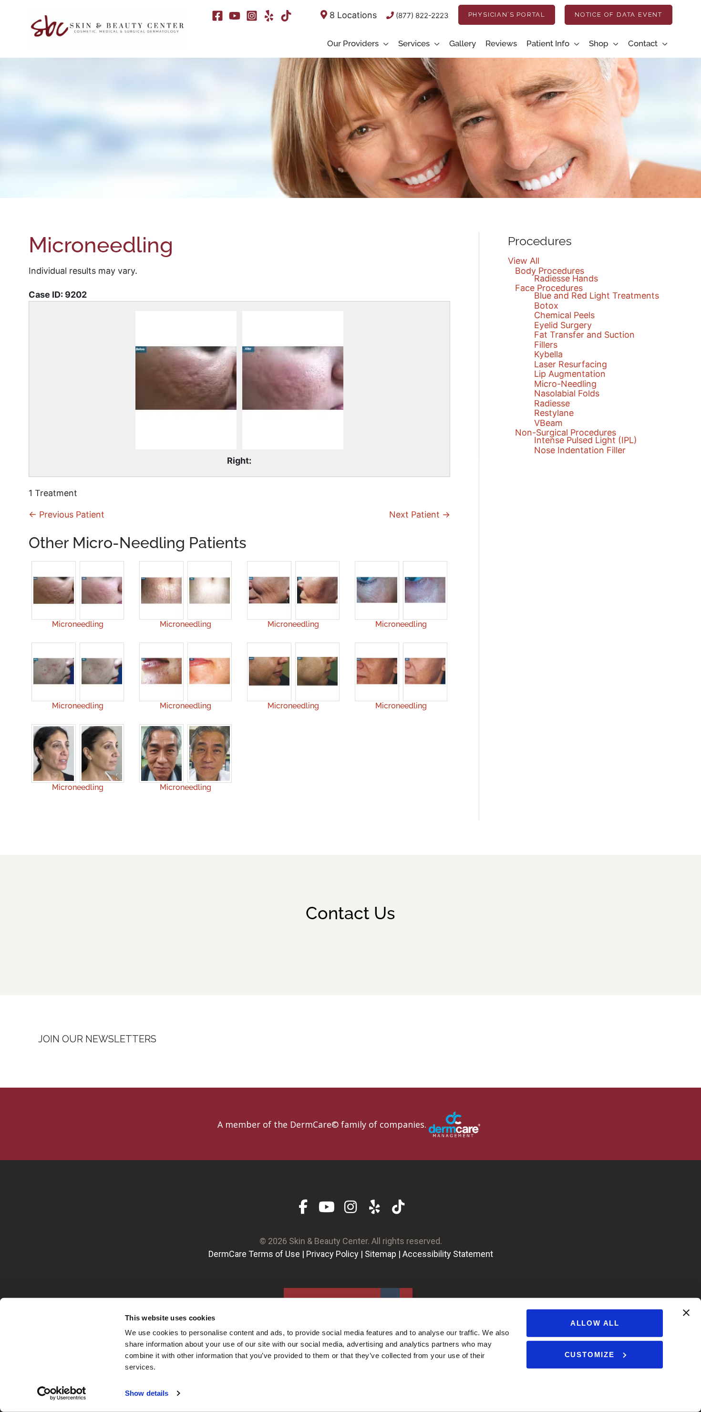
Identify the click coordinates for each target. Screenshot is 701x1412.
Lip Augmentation (570, 374)
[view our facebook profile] (303, 1206)
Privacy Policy (332, 1254)
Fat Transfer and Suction (584, 335)
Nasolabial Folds (566, 393)
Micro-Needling (565, 384)
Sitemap (380, 1254)
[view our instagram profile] (350, 1206)
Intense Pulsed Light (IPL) (585, 440)
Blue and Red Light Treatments (596, 296)
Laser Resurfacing (570, 364)
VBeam (548, 423)
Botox (546, 306)
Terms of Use (274, 1254)
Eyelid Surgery (563, 325)
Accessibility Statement (447, 1254)
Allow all (594, 1323)
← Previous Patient (66, 514)
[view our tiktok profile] (398, 1206)
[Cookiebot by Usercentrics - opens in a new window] (61, 1393)
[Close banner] (686, 1312)
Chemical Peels (564, 315)
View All (523, 261)
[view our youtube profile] (327, 1206)
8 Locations (352, 15)
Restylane (554, 413)
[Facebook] (217, 15)
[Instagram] (252, 15)
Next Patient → (419, 514)
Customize (590, 1354)
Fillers (545, 345)
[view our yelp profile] (374, 1206)
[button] (506, 15)
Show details (146, 1393)
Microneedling (77, 624)
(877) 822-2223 (421, 15)
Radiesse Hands (566, 278)
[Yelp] (269, 15)
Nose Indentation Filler (580, 450)
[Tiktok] (286, 15)
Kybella (548, 354)
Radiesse (552, 403)
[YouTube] (234, 15)
